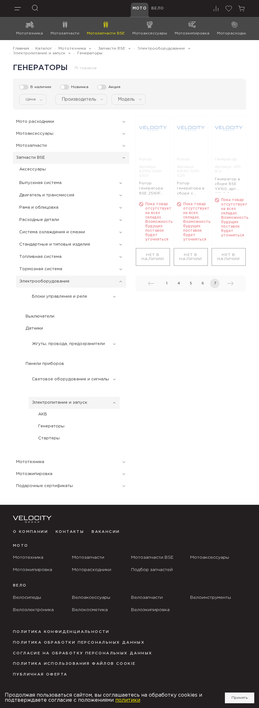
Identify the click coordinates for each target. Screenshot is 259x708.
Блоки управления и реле (59, 296)
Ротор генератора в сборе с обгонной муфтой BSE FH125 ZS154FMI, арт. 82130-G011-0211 (191, 189)
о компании (30, 532)
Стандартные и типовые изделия (54, 244)
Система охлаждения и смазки (52, 232)
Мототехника (30, 462)
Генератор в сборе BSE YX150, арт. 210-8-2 (227, 185)
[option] (153, 128)
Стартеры (49, 438)
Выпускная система (40, 183)
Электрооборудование (44, 281)
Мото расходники (35, 121)
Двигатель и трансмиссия (46, 195)
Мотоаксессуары (34, 133)
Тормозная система (40, 269)
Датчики (34, 328)
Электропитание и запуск (59, 402)
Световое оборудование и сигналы (70, 379)
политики (127, 700)
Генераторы (51, 426)
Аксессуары (32, 169)
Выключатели (40, 316)
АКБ (42, 414)
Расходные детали (39, 220)
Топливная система (40, 257)
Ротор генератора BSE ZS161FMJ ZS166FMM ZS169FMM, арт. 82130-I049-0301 (152, 189)
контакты (70, 532)
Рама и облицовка (38, 207)
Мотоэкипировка (34, 474)
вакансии (106, 532)
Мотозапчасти (31, 145)
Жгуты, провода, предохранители (68, 344)
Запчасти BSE (30, 157)
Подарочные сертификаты (44, 486)
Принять (240, 697)
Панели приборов (45, 364)
